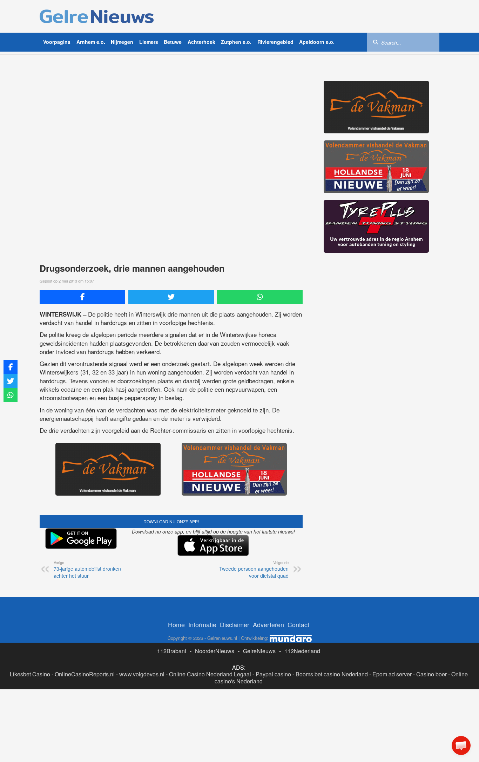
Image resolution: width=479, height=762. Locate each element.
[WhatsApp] (260, 297)
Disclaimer (234, 624)
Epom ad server (392, 674)
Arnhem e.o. (90, 41)
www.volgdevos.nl (141, 674)
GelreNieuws (259, 651)
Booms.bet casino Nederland (332, 674)
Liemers (148, 41)
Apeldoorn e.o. (317, 41)
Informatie (202, 624)
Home (176, 624)
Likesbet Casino (30, 674)
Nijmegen (122, 41)
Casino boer (431, 674)
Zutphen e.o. (236, 41)
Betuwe (173, 41)
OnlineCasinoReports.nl (85, 674)
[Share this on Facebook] (82, 297)
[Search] (375, 41)
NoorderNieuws (214, 651)
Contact (298, 624)
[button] (461, 745)
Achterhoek (201, 41)
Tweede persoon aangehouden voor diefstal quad (254, 569)
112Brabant (171, 651)
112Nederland (302, 651)
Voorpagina (56, 41)
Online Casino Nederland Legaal (210, 674)
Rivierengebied (275, 41)
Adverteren (268, 624)
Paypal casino (273, 674)
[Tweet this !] (171, 297)
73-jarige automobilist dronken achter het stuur (87, 569)
